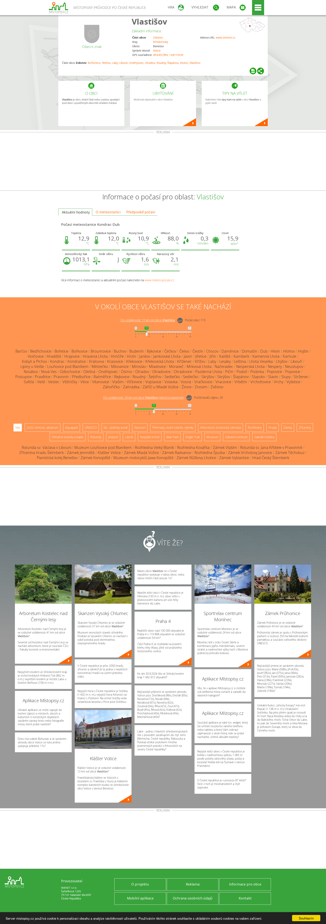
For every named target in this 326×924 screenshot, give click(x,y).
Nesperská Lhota (250, 366)
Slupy (286, 376)
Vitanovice (100, 381)
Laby (115, 63)
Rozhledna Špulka (210, 452)
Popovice (274, 371)
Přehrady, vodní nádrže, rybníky (172, 427)
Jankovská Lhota (167, 356)
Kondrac (57, 361)
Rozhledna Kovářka (193, 447)
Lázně (129, 437)
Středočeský (160, 42)
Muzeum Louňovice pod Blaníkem (103, 447)
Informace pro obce (245, 884)
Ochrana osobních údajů (192, 898)
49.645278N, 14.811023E (168, 55)
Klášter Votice (109, 452)
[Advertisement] (163, 162)
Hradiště (54, 356)
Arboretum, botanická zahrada (220, 427)
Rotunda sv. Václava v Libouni (46, 447)
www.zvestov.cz (225, 37)
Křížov (200, 361)
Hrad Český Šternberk (270, 457)
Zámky (287, 427)
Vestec (184, 63)
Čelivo (184, 351)
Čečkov (170, 351)
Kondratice (77, 361)
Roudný (161, 63)
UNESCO (91, 427)
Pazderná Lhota (208, 371)
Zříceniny (305, 427)
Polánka (257, 371)
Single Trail (192, 437)
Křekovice (134, 361)
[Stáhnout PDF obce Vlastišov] (253, 71)
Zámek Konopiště (95, 457)
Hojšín (303, 351)
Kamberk (241, 356)
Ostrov (126, 371)
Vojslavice (153, 381)
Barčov (21, 351)
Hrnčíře (117, 356)
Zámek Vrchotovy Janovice (250, 452)
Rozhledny (255, 427)
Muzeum (212, 437)
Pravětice (42, 376)
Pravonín (61, 376)
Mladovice (157, 366)
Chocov (212, 351)
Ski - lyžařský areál (115, 427)
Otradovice (161, 371)
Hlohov (106, 63)
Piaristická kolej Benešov (57, 457)
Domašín (249, 351)
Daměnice (230, 351)
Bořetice (61, 351)
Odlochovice (70, 371)
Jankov (144, 356)
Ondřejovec (136, 63)
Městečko (100, 366)
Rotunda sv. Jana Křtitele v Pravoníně (271, 447)
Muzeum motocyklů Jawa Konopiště (143, 457)
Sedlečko (172, 376)
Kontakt (245, 898)
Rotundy (95, 437)
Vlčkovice (134, 381)
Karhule (289, 356)
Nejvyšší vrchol (149, 437)
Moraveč (176, 366)
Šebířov (155, 376)
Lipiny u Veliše (32, 366)
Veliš (41, 381)
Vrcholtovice (260, 381)
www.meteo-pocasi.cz (159, 280)
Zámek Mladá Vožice (141, 452)
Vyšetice (293, 381)
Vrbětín (241, 381)
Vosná (186, 381)
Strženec (301, 376)
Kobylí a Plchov (34, 361)
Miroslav (139, 366)
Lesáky (225, 361)
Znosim (201, 386)
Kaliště (224, 356)
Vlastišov (149, 21)
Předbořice (81, 376)
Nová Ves (49, 371)
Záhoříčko (111, 386)
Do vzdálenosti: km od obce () (143, 398)
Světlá (29, 381)
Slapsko (258, 376)
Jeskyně (113, 437)
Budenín (136, 351)
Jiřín (213, 356)
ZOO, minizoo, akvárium (42, 427)
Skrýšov (207, 376)
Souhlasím (306, 918)
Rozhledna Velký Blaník (154, 447)
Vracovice (223, 381)
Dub (264, 351)
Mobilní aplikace (140, 898)
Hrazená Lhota (95, 356)
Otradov (150, 63)
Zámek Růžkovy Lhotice (196, 457)
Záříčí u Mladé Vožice (160, 386)
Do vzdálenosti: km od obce (148, 320)
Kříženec (184, 361)
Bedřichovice (40, 351)
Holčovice (36, 356)
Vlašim (118, 381)
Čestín (197, 351)
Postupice (23, 376)
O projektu (140, 884)
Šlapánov (172, 63)
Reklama (193, 884)
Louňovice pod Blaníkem (67, 366)
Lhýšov (281, 361)
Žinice (186, 386)
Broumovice (101, 351)
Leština (240, 361)
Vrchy (278, 381)
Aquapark (71, 427)
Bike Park (172, 437)
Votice (157, 50)
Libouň (123, 63)
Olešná (89, 371)
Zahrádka (131, 386)
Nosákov (31, 371)
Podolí (242, 371)
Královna (96, 361)
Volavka (171, 381)
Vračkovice (203, 381)
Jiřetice (200, 356)
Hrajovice (72, 356)
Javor (188, 356)
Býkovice (154, 351)
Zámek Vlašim (225, 447)
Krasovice (115, 361)
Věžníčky (69, 381)
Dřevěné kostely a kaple (67, 437)
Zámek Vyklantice (234, 457)
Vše (17, 427)
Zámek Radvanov (176, 452)
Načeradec (224, 366)
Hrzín (131, 356)
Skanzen (139, 427)
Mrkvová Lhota (199, 366)
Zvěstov (158, 37)
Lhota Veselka (261, 361)
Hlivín (275, 351)
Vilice (84, 381)
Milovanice (120, 366)
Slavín (273, 376)
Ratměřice (102, 376)
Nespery (275, 366)
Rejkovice (121, 376)
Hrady (272, 427)
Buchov (120, 351)
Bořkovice (94, 63)
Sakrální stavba (264, 437)
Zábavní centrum (236, 437)
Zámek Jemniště (81, 452)
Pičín (229, 371)
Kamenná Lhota (266, 356)
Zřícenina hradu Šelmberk (41, 452)
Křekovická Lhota (159, 361)
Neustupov (294, 366)
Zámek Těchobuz (289, 452)
